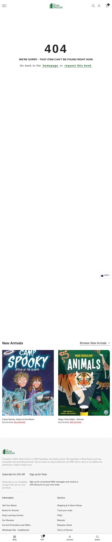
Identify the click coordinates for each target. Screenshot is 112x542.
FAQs (59, 515)
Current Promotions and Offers (16, 525)
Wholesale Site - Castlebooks (15, 530)
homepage (50, 65)
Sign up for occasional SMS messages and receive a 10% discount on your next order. (54, 483)
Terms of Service (65, 530)
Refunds (61, 520)
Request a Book (64, 525)
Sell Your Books (9, 505)
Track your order (64, 510)
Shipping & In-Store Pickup (69, 505)
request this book (78, 65)
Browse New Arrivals (93, 343)
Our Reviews (8, 520)
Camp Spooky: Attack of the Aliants (18, 419)
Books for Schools (10, 510)
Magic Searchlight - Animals (71, 419)
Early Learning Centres (12, 515)
